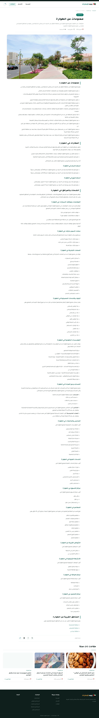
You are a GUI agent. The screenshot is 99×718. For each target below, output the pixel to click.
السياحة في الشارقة (35, 707)
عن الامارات (88, 10)
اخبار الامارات (37, 698)
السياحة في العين (36, 709)
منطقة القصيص (74, 628)
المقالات (12, 4)
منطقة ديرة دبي (74, 631)
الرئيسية (28, 4)
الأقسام (20, 4)
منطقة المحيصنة (74, 625)
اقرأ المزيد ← (71, 679)
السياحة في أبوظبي (35, 701)
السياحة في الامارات (35, 704)
